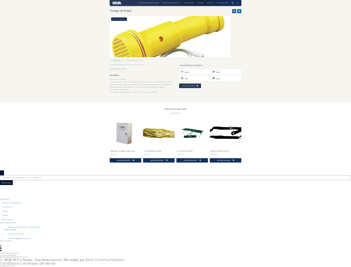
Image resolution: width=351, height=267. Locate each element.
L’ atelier (200, 3)
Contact (5, 215)
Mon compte (7, 220)
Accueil (111, 64)
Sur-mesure (7, 207)
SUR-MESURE (189, 3)
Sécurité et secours (129, 64)
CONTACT (210, 3)
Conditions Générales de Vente (27, 263)
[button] (234, 11)
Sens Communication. (105, 259)
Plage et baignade (119, 64)
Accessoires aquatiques (149, 3)
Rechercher (6, 182)
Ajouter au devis (189, 86)
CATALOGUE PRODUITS (170, 3)
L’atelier (5, 211)
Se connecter (222, 3)
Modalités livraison (7, 266)
